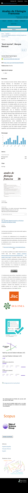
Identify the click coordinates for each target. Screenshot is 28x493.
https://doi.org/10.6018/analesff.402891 (14, 62)
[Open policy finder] (14, 295)
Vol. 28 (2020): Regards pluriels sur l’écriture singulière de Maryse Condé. (13, 36)
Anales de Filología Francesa (14, 12)
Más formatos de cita (7, 214)
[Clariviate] (9, 351)
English (4, 451)
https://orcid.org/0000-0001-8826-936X (11, 59)
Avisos (16, 21)
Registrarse (20, 1)
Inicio (2, 33)
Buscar (14, 29)
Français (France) (6, 448)
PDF (24, 50)
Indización (22, 21)
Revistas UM (13, 1)
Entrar (25, 1)
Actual (4, 21)
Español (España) (6, 446)
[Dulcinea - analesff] (14, 305)
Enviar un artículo (7, 436)
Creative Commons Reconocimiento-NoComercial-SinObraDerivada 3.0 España (14, 255)
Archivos (10, 21)
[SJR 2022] (11, 383)
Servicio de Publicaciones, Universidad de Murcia (14, 247)
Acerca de (13, 23)
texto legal (8, 257)
